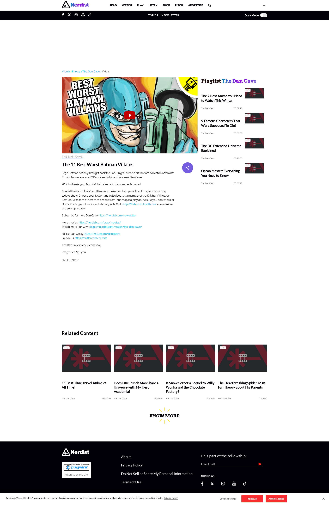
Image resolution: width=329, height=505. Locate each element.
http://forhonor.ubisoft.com (139, 204)
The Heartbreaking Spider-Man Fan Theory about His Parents (241, 385)
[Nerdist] (75, 5)
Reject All (252, 498)
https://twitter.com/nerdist (91, 238)
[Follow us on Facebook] (202, 484)
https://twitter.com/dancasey (102, 233)
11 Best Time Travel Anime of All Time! (84, 385)
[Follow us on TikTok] (244, 484)
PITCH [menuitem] (179, 5)
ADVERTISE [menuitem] (195, 5)
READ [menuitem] (113, 5)
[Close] (323, 499)
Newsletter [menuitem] (170, 15)
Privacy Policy (132, 465)
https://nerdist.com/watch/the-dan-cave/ (116, 226)
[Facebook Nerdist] (64, 15)
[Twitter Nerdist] (69, 15)
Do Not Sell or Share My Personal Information (157, 473)
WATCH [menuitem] (127, 5)
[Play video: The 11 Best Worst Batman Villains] (130, 115)
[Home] (75, 454)
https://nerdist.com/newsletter (117, 215)
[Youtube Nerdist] (83, 15)
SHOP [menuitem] (166, 5)
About (126, 456)
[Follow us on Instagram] (223, 484)
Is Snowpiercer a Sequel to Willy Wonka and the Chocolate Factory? (190, 387)
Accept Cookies (276, 498)
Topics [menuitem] (153, 15)
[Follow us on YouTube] (234, 484)
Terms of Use (131, 482)
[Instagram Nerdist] (76, 15)
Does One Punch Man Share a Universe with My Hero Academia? (136, 387)
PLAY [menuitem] (140, 5)
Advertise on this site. (76, 474)
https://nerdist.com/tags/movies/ (100, 222)
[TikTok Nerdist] (90, 15)
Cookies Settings (228, 498)
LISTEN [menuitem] (153, 5)
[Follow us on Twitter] (212, 484)
